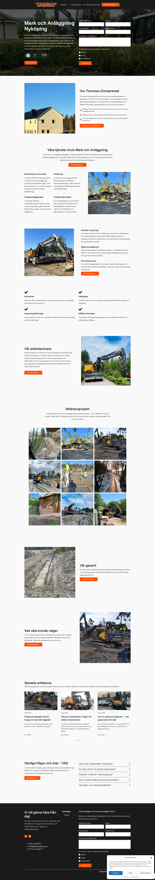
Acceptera (115, 873)
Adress (107, 21)
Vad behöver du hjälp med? (88, 36)
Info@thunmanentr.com (38, 846)
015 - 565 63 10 (35, 843)
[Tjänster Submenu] (67, 4)
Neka (130, 873)
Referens (83, 52)
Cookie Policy (125, 876)
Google (83, 55)
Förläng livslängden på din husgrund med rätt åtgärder (37, 718)
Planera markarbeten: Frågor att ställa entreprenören (76, 718)
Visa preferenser (145, 873)
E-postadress (83, 28)
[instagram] (29, 836)
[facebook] (25, 836)
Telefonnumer (110, 28)
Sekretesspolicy (134, 876)
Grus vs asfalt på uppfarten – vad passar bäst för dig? (113, 718)
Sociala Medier (85, 58)
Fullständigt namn (85, 21)
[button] (151, 858)
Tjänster (63, 4)
